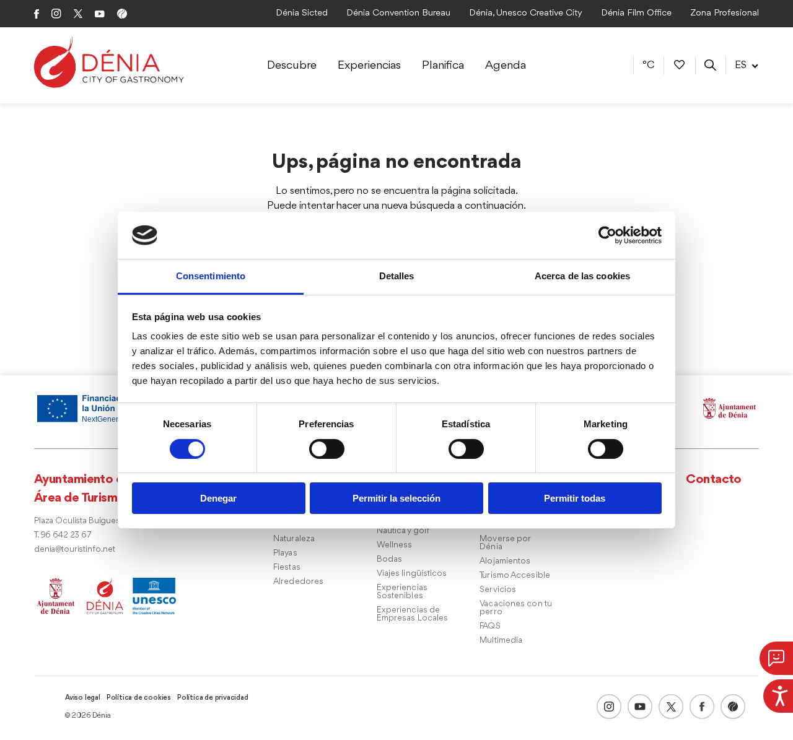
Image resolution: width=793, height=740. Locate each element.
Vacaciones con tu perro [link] (516, 608)
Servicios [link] (498, 590)
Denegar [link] (218, 498)
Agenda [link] (505, 65)
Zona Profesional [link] (724, 13)
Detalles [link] (396, 276)
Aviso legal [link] (82, 698)
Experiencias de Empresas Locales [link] (413, 614)
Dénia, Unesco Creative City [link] (525, 13)
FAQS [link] (490, 626)
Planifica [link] (443, 65)
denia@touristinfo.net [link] (74, 550)
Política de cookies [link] (139, 698)
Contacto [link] (714, 479)
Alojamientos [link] (505, 561)
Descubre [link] (292, 65)
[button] (776, 658)
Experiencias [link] (369, 65)
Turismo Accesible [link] (515, 576)
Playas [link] (285, 553)
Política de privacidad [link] (212, 698)
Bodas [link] (390, 559)
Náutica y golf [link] (403, 531)
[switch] (326, 449)
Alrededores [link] (298, 582)
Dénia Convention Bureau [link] (398, 13)
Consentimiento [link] (210, 276)
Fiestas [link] (286, 568)
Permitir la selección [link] (396, 498)
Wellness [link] (395, 545)
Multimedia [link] (501, 641)
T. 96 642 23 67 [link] (62, 535)
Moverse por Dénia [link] (505, 543)
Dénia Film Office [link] (636, 13)
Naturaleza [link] (294, 539)
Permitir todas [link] (574, 498)
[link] (778, 694)
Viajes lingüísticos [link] (412, 574)
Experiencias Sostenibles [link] (402, 592)
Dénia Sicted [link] (302, 13)
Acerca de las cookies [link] (582, 276)
